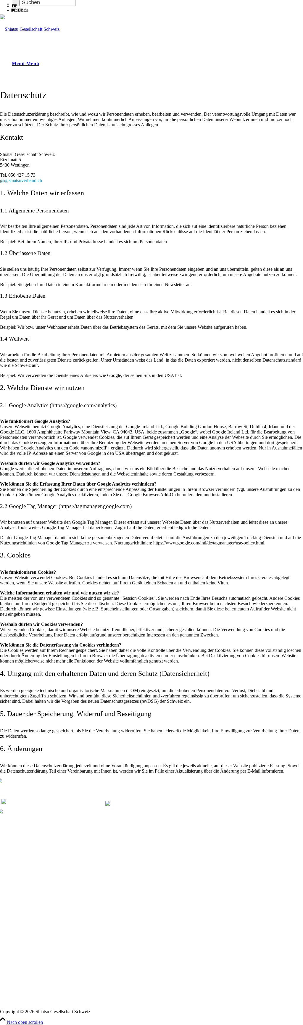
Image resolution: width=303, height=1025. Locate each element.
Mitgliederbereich (15, 957)
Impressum (9, 1002)
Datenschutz (10, 1006)
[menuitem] (157, 5)
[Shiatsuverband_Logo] (29, 29)
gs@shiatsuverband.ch (21, 180)
